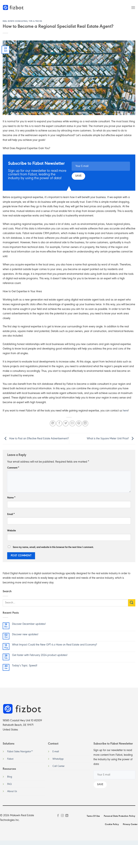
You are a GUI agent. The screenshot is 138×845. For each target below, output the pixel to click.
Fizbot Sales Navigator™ (20, 751)
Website (11, 530)
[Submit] (131, 602)
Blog (9, 776)
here (125, 410)
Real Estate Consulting (15, 21)
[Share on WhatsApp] (53, 423)
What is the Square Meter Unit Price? (108, 438)
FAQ (9, 784)
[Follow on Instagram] (62, 815)
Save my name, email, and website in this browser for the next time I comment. (53, 547)
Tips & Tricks (35, 21)
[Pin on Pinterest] (79, 423)
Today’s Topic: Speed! (24, 665)
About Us (12, 791)
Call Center (58, 766)
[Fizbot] (13, 7)
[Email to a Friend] (72, 423)
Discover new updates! (25, 634)
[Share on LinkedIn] (85, 423)
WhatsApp (58, 759)
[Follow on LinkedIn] (66, 815)
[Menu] (133, 7)
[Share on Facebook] (59, 423)
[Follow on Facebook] (58, 815)
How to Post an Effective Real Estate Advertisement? (38, 438)
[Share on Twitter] (66, 423)
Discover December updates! (29, 624)
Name (11, 497)
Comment (13, 468)
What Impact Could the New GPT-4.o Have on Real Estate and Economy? (54, 644)
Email (11, 514)
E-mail (55, 751)
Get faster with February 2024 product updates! (39, 655)
